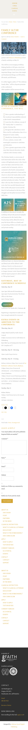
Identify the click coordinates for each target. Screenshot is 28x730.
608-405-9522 (5, 701)
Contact (4, 557)
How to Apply (8, 542)
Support (6, 563)
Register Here (7, 304)
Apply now (20, 715)
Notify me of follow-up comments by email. (12, 487)
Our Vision (6, 513)
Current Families (7, 548)
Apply (3, 539)
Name (3, 458)
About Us (4, 510)
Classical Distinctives (9, 524)
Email (3, 466)
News (9, 422)
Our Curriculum (9, 536)
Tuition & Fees (8, 545)
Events (5, 554)
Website (3, 475)
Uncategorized (16, 422)
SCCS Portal (7, 551)
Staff (5, 515)
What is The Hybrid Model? (13, 533)
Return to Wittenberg (15, 58)
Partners (6, 518)
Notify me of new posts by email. (10, 496)
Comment (4, 439)
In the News (7, 521)
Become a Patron (6, 705)
